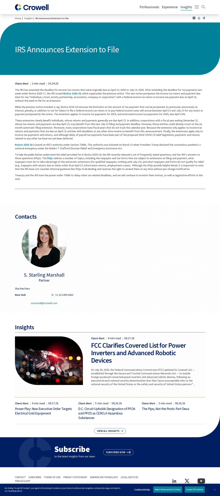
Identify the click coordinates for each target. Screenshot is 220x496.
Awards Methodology (104, 477)
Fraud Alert (23, 481)
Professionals (149, 7)
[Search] (203, 7)
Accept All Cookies (194, 489)
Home (18, 18)
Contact (20, 477)
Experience (170, 7)
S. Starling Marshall (44, 275)
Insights (186, 7)
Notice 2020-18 (72, 93)
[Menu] (197, 7)
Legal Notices (129, 477)
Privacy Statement (75, 477)
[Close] (215, 490)
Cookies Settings (142, 489)
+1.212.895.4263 (64, 295)
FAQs (50, 158)
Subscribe (34, 477)
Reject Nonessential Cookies (168, 489)
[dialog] (110, 490)
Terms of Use (52, 477)
